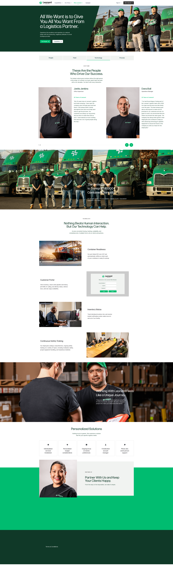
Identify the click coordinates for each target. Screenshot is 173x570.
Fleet (74, 58)
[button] (58, 3)
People (51, 58)
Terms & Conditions (52, 546)
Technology (98, 58)
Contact (88, 3)
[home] (45, 2)
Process (122, 58)
